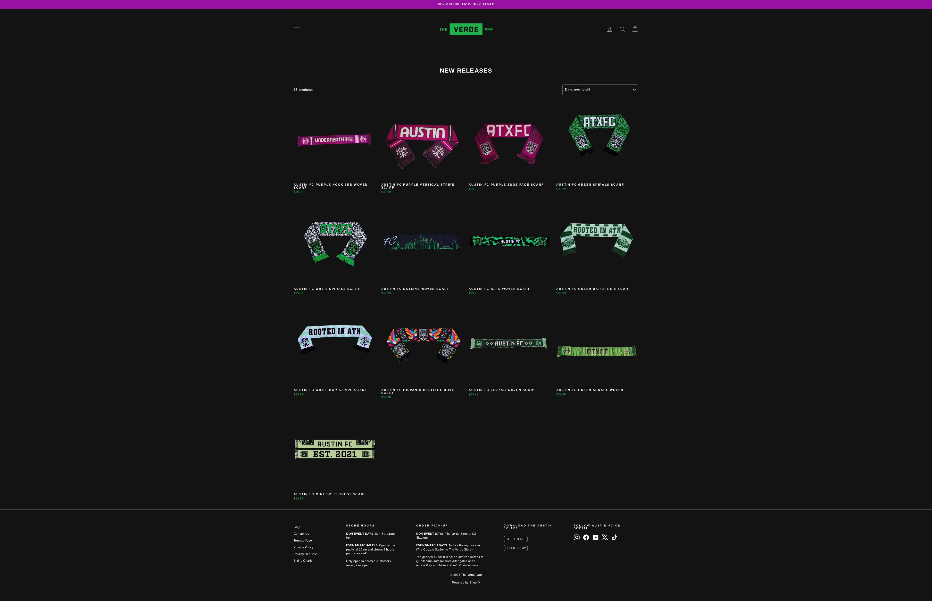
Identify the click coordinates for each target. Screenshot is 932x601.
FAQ (297, 527)
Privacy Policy (303, 547)
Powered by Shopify (466, 582)
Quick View (334, 175)
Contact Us (301, 533)
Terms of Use (303, 540)
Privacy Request (305, 554)
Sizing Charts (303, 560)
